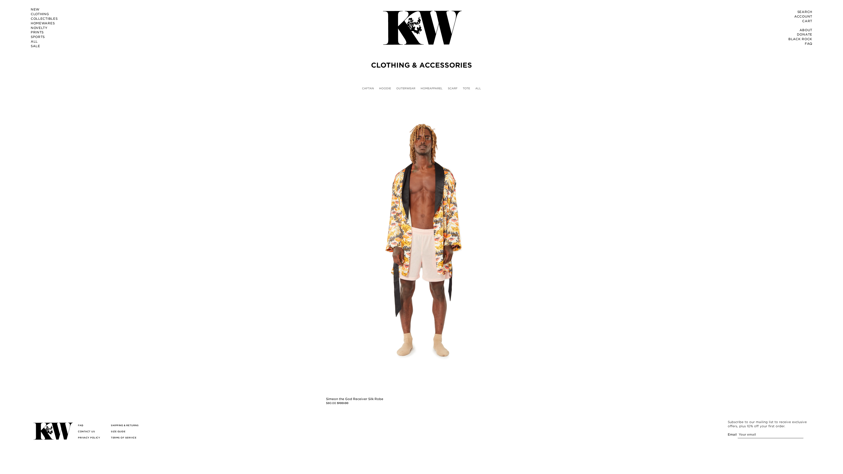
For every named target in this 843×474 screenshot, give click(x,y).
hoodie (385, 88)
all (478, 88)
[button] (80, 425)
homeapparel (432, 88)
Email (732, 434)
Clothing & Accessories (421, 65)
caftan (368, 88)
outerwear (405, 88)
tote (466, 88)
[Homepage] (421, 27)
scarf (453, 88)
